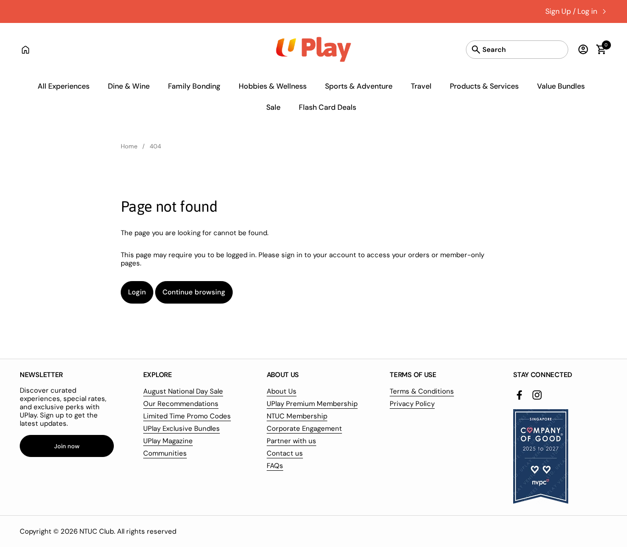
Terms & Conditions (422, 391)
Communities (165, 453)
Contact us (285, 453)
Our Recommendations (180, 403)
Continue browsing (193, 292)
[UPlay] (313, 49)
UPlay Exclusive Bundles (181, 428)
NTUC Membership (297, 416)
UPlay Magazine (168, 440)
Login (137, 292)
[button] (597, 49)
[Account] (581, 49)
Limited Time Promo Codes (187, 416)
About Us (282, 391)
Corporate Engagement (304, 428)
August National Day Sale (183, 391)
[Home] (25, 49)
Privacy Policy (412, 403)
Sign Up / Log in (571, 11)
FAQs (275, 465)
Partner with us (291, 440)
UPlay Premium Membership (312, 403)
